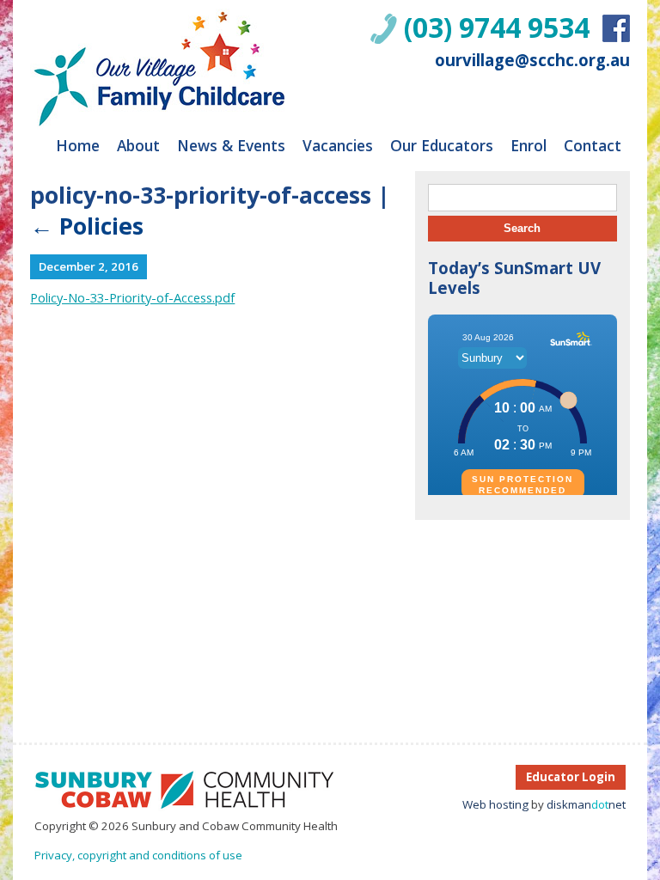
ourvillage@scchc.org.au (532, 59)
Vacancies (337, 145)
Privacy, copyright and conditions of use (138, 855)
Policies (87, 226)
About (138, 145)
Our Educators (441, 145)
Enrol (528, 145)
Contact (592, 145)
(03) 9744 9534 (497, 27)
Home (78, 145)
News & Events (231, 145)
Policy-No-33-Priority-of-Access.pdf (132, 297)
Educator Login (570, 777)
